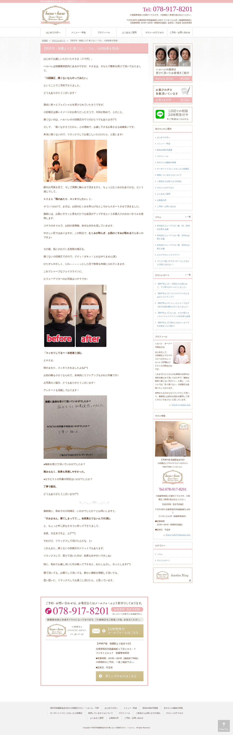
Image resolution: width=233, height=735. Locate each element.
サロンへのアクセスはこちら (178, 535)
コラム (160, 554)
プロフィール (162, 156)
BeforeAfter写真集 (164, 150)
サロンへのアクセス (165, 188)
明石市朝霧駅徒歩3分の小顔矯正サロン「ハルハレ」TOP (74, 708)
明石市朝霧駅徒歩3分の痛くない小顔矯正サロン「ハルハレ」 (114, 727)
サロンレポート (163, 560)
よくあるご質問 (163, 194)
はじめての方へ (163, 137)
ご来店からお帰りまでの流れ (169, 181)
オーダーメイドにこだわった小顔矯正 (173, 169)
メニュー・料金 (163, 144)
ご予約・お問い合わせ (166, 206)
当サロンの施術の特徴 (166, 162)
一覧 (189, 217)
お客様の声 (161, 200)
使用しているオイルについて (169, 175)
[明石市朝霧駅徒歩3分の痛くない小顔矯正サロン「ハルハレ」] (55, 21)
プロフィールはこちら (181, 405)
